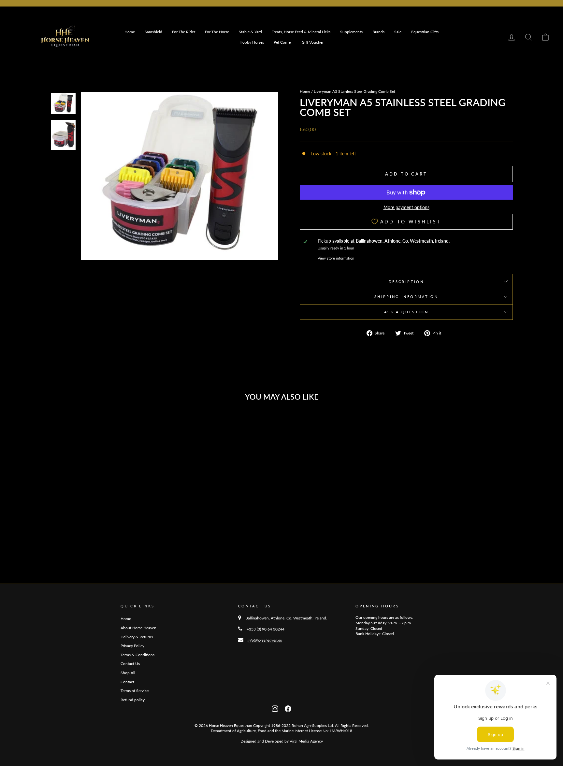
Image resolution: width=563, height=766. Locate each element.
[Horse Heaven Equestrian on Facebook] (288, 708)
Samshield (153, 31)
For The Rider (183, 31)
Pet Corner (283, 42)
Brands (378, 31)
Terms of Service (135, 690)
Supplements (351, 31)
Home (129, 31)
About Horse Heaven (138, 627)
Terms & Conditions (137, 654)
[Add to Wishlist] (154, 424)
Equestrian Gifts (425, 31)
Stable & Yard (250, 31)
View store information (336, 258)
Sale (397, 31)
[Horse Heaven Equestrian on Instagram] (275, 708)
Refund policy (133, 699)
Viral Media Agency (306, 741)
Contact (127, 681)
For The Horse (217, 31)
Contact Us (130, 663)
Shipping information (406, 296)
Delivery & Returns (137, 636)
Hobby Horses (251, 42)
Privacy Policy (132, 645)
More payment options (406, 207)
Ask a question (406, 312)
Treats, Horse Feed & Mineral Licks (301, 31)
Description (406, 281)
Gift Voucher (313, 42)
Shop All (128, 672)
